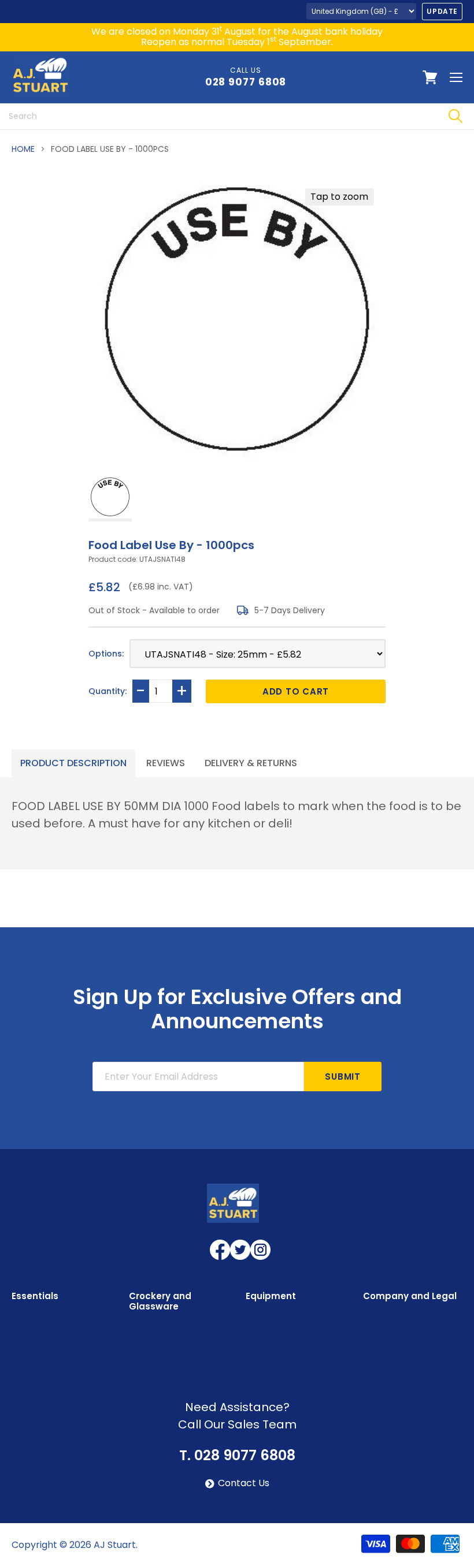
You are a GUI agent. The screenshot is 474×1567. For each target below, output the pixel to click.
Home (23, 149)
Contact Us (243, 1483)
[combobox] (218, 116)
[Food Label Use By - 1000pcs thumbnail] (110, 498)
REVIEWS (165, 763)
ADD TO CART (295, 691)
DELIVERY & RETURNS (251, 763)
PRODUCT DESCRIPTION (73, 763)
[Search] (455, 116)
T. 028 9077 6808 (237, 1455)
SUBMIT (343, 1076)
